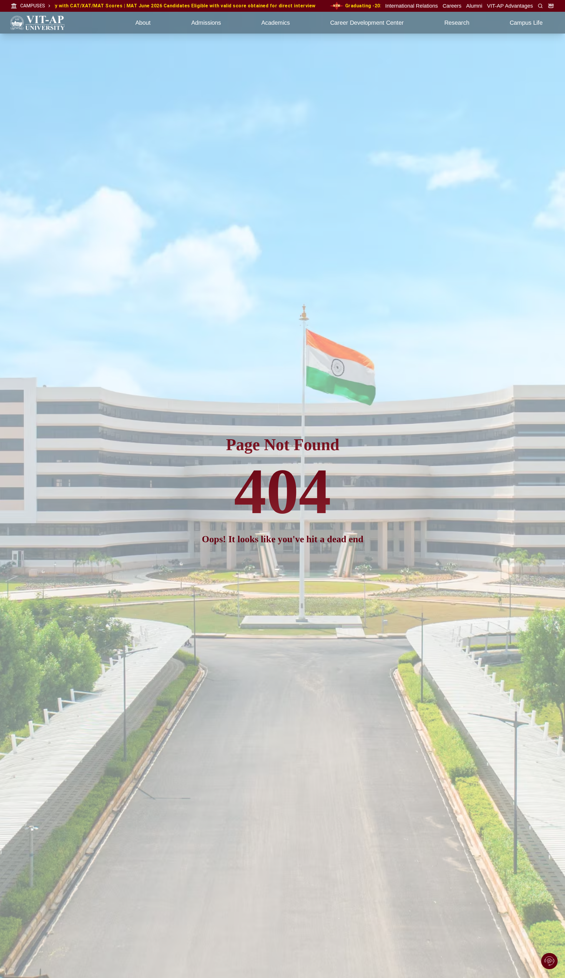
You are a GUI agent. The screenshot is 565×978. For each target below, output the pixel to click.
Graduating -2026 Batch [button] (94, 6)
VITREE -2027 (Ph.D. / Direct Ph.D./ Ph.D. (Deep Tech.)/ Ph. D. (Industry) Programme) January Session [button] (270, 6)
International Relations (411, 6)
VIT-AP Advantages (510, 6)
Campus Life (526, 22)
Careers (452, 6)
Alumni (474, 6)
